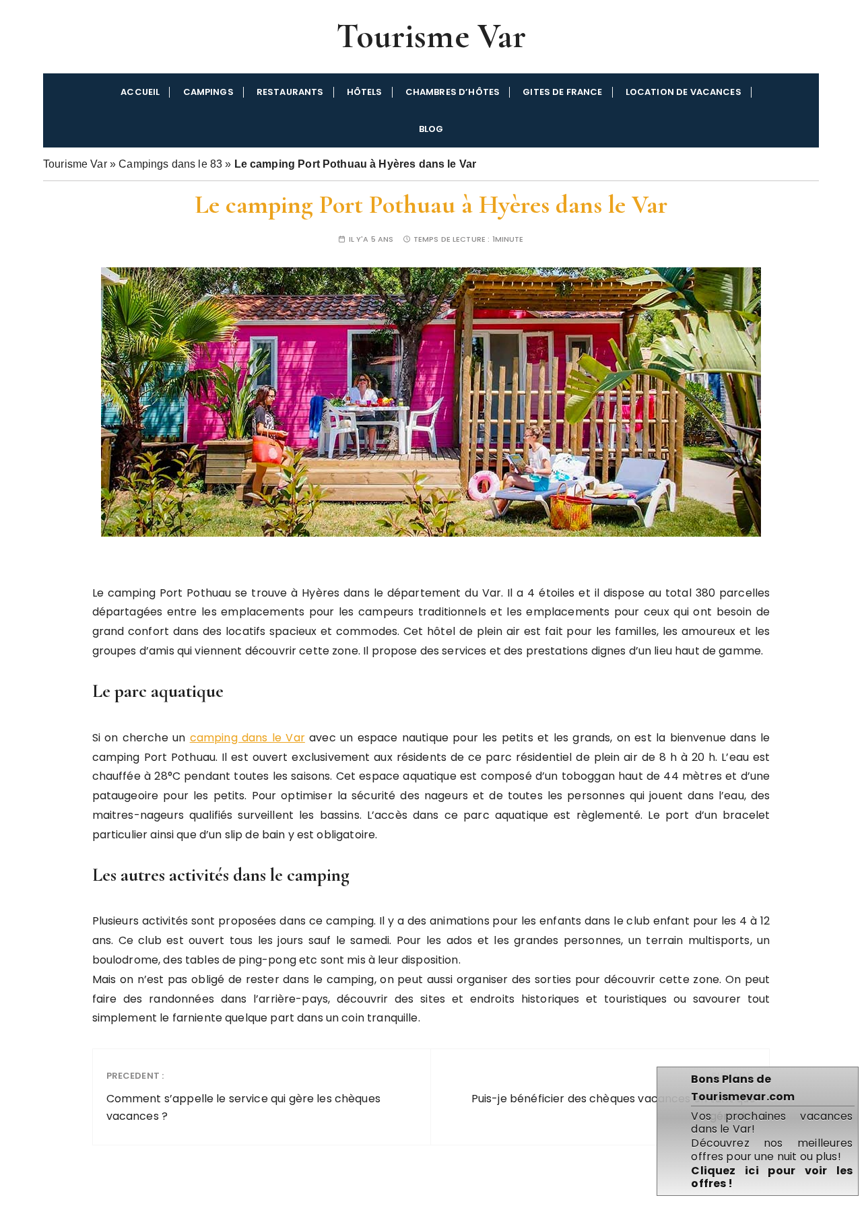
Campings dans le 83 (170, 164)
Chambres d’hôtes (452, 92)
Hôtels (365, 92)
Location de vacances (683, 92)
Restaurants (290, 92)
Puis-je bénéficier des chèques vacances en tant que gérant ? (613, 1096)
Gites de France (562, 92)
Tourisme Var (431, 36)
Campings (208, 92)
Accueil (140, 92)
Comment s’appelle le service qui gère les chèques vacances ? (243, 1096)
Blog (431, 129)
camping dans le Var (247, 737)
